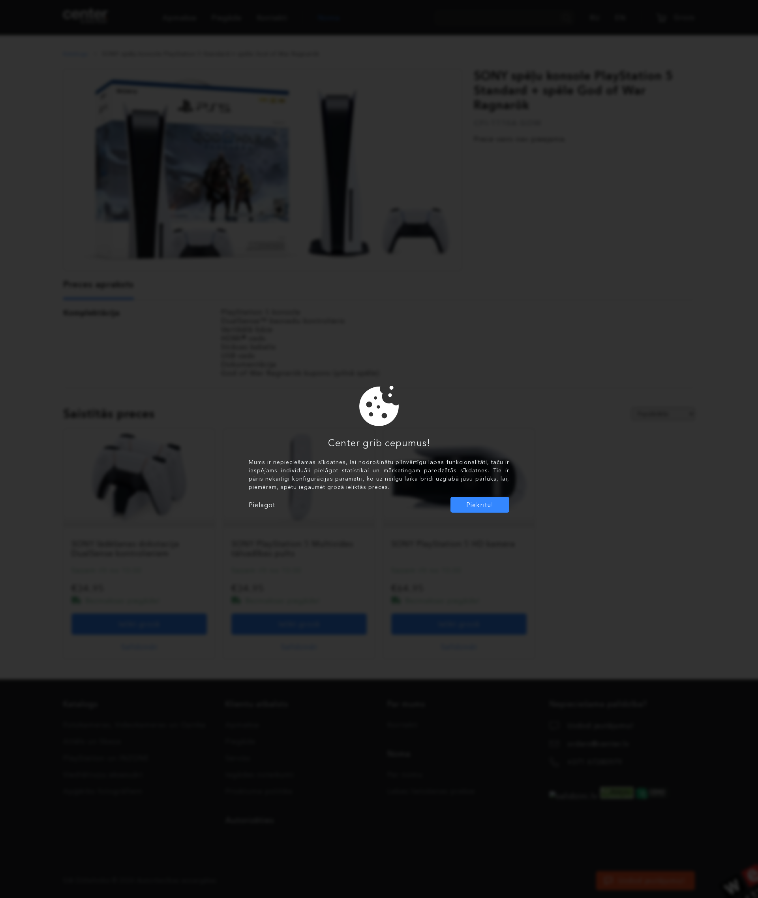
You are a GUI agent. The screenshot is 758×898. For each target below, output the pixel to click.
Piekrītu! (479, 505)
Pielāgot (262, 505)
